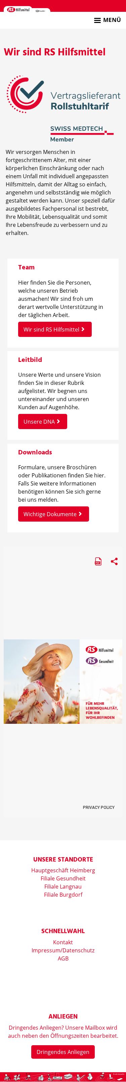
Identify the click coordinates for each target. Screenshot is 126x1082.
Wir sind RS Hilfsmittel (51, 329)
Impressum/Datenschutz (63, 950)
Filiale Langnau (63, 886)
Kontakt (63, 942)
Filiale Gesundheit (63, 878)
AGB (63, 958)
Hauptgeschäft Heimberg (63, 870)
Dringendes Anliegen (63, 1052)
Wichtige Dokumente (50, 514)
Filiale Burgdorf (63, 894)
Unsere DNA (39, 421)
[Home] (18, 9)
